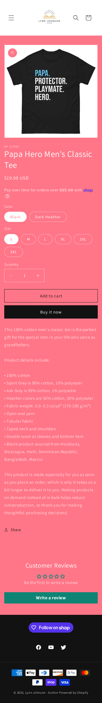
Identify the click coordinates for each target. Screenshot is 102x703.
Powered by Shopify (73, 693)
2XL (83, 239)
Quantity (11, 264)
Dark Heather (48, 216)
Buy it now (51, 312)
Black (15, 216)
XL (63, 239)
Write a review (51, 598)
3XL (13, 251)
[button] (11, 18)
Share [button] (16, 529)
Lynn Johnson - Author (42, 693)
